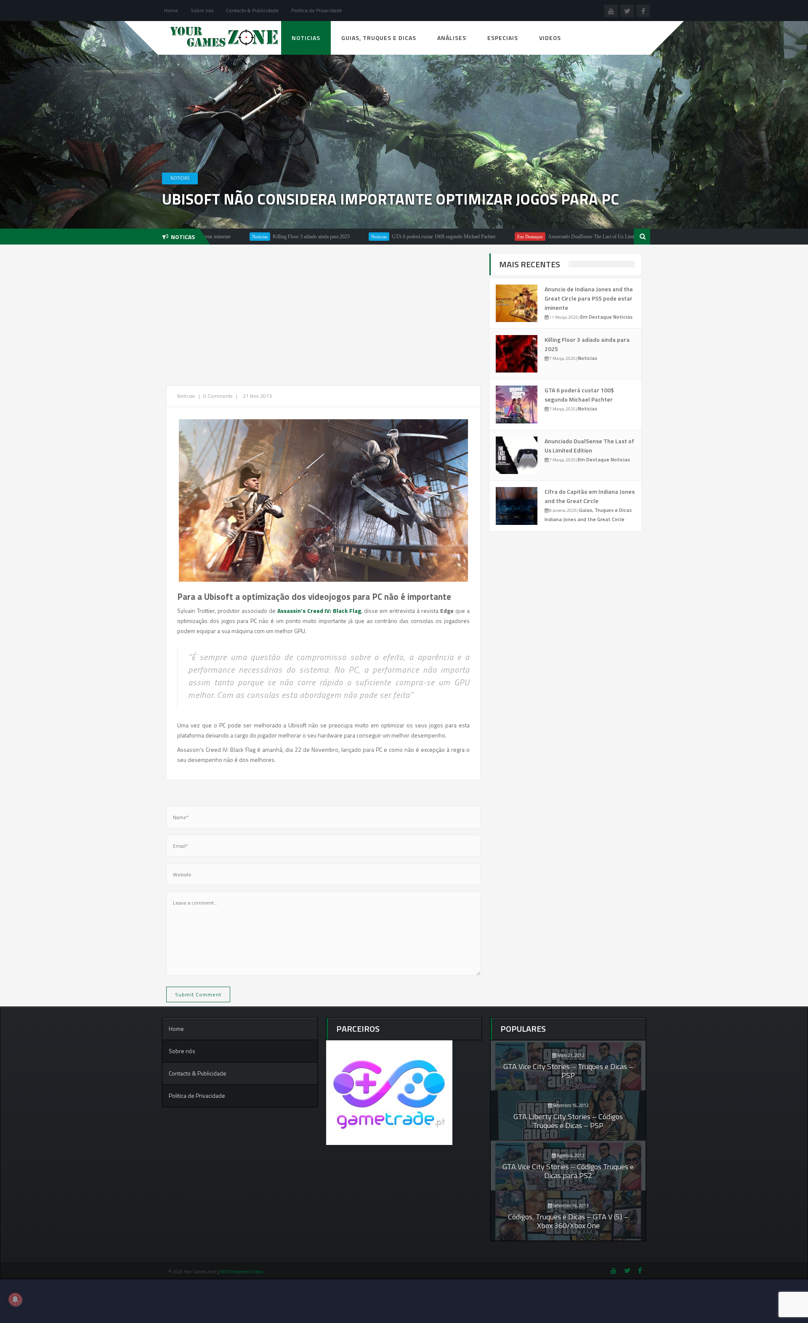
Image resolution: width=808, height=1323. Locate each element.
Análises (451, 37)
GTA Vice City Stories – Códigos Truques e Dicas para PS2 (568, 1171)
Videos (550, 37)
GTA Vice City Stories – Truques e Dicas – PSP (568, 1071)
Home (171, 10)
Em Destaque (480, 236)
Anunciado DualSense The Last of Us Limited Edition (552, 236)
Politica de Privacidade (316, 10)
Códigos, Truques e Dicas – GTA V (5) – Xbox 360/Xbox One (568, 1221)
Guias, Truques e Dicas (378, 37)
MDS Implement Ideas (242, 1271)
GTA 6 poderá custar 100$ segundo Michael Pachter (394, 236)
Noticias (306, 37)
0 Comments (217, 396)
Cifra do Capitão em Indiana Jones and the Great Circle (590, 496)
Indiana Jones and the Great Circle (585, 519)
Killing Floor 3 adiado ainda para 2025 (261, 236)
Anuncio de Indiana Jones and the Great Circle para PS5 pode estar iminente (589, 298)
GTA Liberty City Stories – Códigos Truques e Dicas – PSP (568, 1121)
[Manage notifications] (15, 1299)
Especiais (502, 37)
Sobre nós (202, 10)
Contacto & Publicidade (252, 10)
